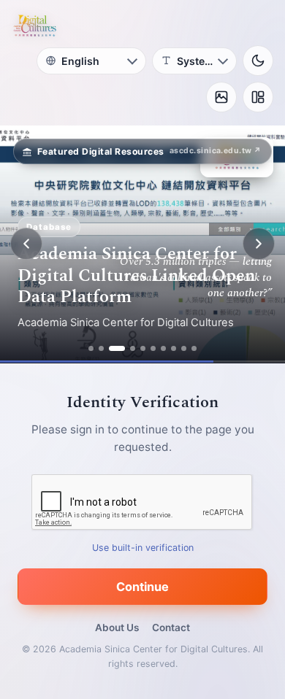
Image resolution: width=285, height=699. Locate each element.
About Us (117, 627)
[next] (259, 244)
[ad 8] (173, 348)
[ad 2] (101, 348)
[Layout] (258, 97)
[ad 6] (153, 348)
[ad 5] (142, 348)
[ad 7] (163, 348)
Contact (171, 627)
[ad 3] (117, 348)
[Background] (221, 97)
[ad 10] (194, 348)
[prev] (26, 244)
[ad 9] (183, 348)
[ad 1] (91, 348)
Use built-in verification (143, 546)
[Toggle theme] (258, 60)
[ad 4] (132, 348)
